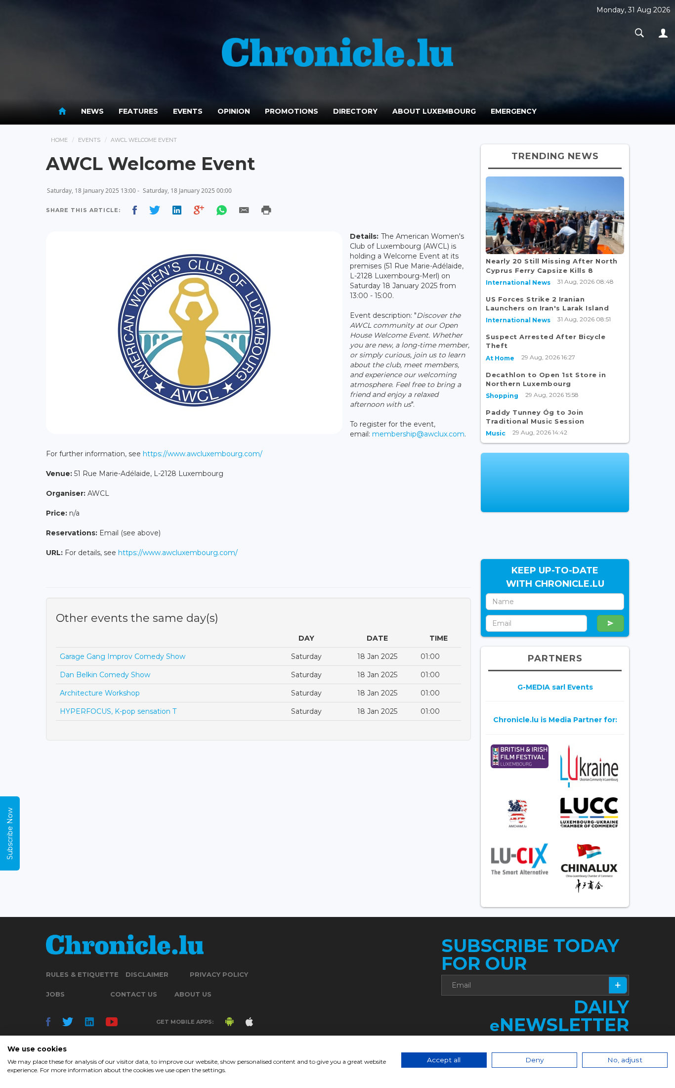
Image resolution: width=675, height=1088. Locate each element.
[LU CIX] (519, 858)
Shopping (502, 395)
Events (188, 111)
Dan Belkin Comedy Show (105, 674)
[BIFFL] (519, 756)
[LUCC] (589, 812)
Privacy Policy (219, 974)
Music (496, 433)
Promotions (291, 111)
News (92, 111)
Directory (355, 111)
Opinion (233, 111)
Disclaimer (147, 974)
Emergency (514, 111)
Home (59, 139)
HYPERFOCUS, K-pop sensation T (118, 711)
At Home (500, 358)
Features (138, 111)
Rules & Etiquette (82, 974)
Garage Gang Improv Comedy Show (122, 656)
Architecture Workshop (100, 693)
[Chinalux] (589, 868)
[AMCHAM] (519, 813)
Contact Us (133, 994)
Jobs (55, 994)
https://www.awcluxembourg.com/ (202, 453)
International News (518, 282)
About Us (192, 994)
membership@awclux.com (418, 434)
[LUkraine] (589, 765)
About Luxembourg (434, 111)
